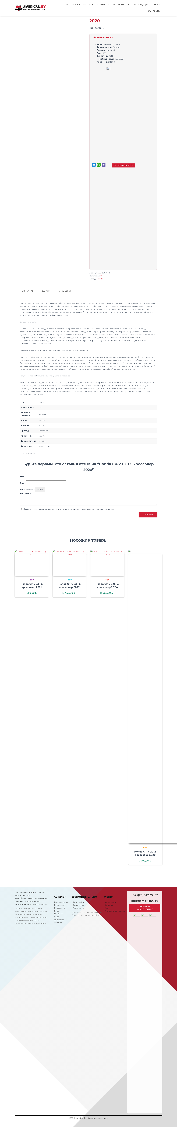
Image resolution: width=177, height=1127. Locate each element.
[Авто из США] (30, 8)
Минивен (58, 914)
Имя (22, 476)
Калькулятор (121, 4)
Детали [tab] (46, 291)
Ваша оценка (27, 489)
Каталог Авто (74, 4)
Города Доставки (146, 4)
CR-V (102, 276)
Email (23, 483)
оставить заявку (123, 165)
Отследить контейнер (114, 911)
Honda (100, 279)
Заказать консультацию (144, 907)
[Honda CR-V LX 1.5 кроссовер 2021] (32, 563)
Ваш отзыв (26, 493)
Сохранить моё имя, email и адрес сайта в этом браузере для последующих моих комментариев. (68, 509)
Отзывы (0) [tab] (65, 291)
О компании (98, 4)
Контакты (153, 11)
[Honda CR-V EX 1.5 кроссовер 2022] (70, 563)
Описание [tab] (27, 291)
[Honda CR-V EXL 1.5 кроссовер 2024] (107, 563)
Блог (106, 908)
